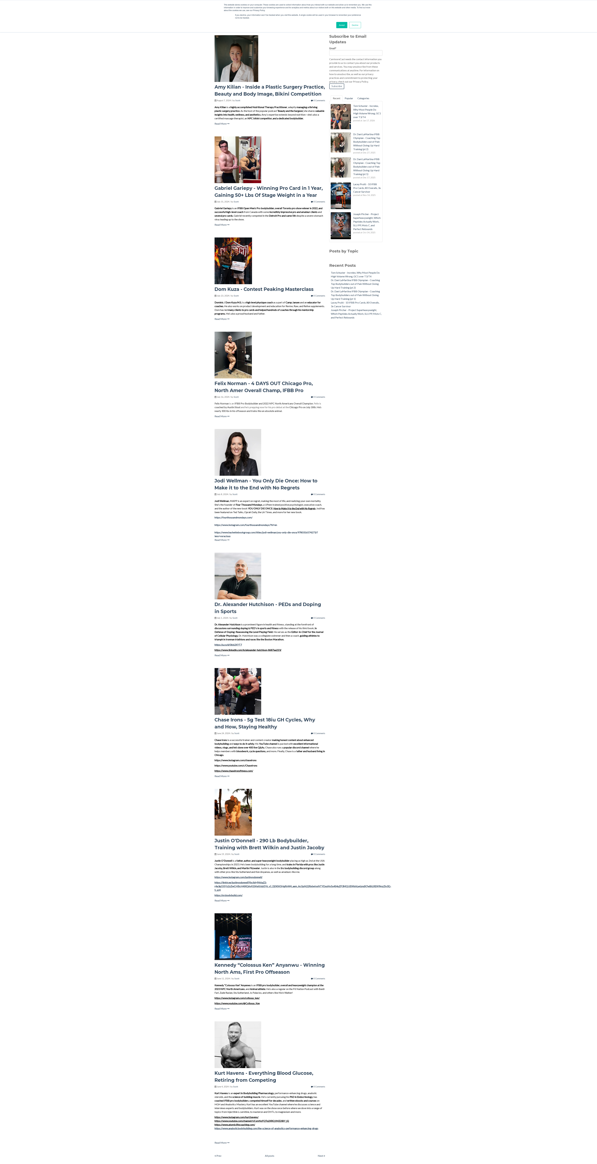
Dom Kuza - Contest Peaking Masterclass (264, 289)
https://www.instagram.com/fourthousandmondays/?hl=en (246, 524)
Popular (349, 98)
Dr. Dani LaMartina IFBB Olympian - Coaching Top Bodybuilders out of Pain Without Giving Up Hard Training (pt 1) (355, 295)
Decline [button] (355, 25)
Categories (363, 98)
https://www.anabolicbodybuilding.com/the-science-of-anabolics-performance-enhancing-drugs (266, 1128)
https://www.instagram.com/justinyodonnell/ (238, 877)
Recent (336, 98)
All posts (269, 1155)
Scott (237, 100)
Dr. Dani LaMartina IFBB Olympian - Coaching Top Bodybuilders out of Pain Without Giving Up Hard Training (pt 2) (355, 284)
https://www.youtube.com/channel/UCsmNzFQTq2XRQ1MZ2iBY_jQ (252, 1120)
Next (321, 1155)
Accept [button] (342, 25)
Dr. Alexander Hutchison (228, 624)
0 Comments (319, 100)
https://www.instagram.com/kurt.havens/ (237, 1117)
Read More (221, 123)
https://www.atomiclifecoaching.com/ (235, 1124)
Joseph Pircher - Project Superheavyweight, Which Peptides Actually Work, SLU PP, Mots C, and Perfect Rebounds (356, 313)
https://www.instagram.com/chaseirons (236, 760)
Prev (218, 1155)
